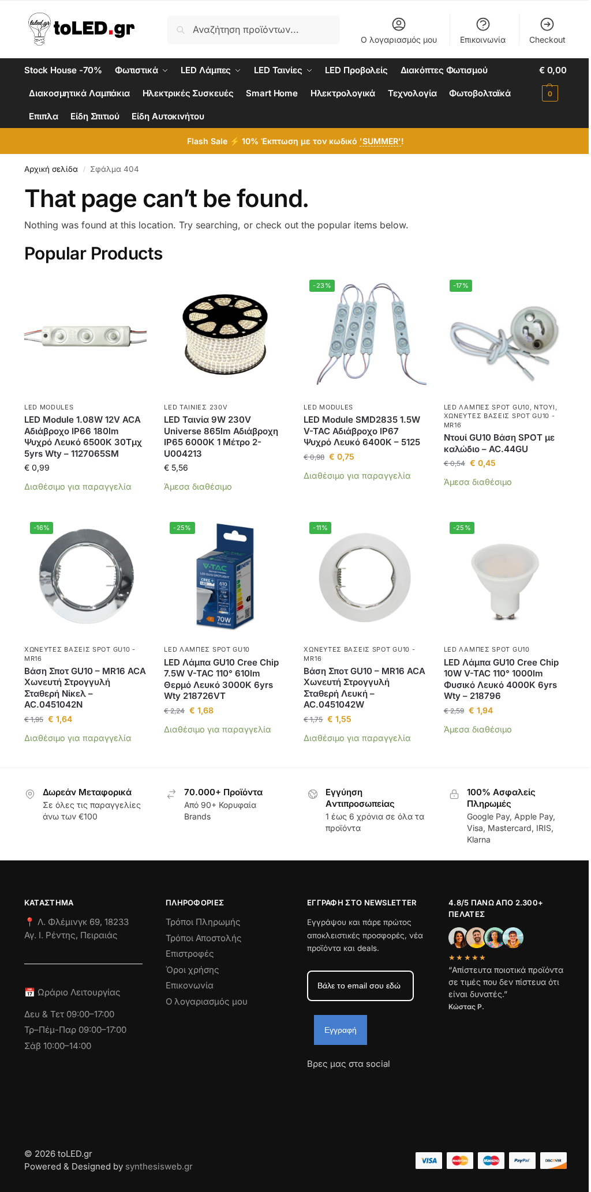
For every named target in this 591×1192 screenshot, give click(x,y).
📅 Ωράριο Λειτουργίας (72, 992)
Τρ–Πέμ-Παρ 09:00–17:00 (75, 1029)
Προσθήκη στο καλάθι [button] (85, 504)
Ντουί (544, 407)
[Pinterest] (419, 1085)
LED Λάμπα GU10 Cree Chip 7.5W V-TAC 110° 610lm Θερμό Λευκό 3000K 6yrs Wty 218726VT (221, 679)
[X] (378, 1085)
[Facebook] (312, 1085)
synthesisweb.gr (159, 1166)
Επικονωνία (190, 985)
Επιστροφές (190, 953)
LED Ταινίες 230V (195, 407)
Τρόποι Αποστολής (204, 937)
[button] (553, 82)
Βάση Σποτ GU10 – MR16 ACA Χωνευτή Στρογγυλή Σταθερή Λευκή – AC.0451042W (364, 687)
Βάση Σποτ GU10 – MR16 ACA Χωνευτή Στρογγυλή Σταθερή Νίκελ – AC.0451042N (85, 687)
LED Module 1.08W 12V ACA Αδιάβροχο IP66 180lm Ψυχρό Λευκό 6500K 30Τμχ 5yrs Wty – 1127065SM (83, 436)
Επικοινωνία (483, 39)
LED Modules (49, 407)
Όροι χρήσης (192, 969)
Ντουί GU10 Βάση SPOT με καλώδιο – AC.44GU (499, 443)
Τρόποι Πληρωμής (203, 921)
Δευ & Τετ (45, 1014)
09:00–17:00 (90, 1014)
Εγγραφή (340, 1030)
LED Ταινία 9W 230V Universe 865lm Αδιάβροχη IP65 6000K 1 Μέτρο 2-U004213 (221, 436)
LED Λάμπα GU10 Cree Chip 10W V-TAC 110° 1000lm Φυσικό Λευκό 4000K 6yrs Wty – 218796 (501, 679)
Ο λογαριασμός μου (399, 39)
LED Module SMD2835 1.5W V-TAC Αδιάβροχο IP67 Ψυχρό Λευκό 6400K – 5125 (362, 431)
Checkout (547, 39)
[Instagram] (336, 1085)
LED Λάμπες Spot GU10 (487, 407)
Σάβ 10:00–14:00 (57, 1045)
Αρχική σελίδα (51, 169)
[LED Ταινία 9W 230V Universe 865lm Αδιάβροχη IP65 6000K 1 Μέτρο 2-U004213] (225, 335)
